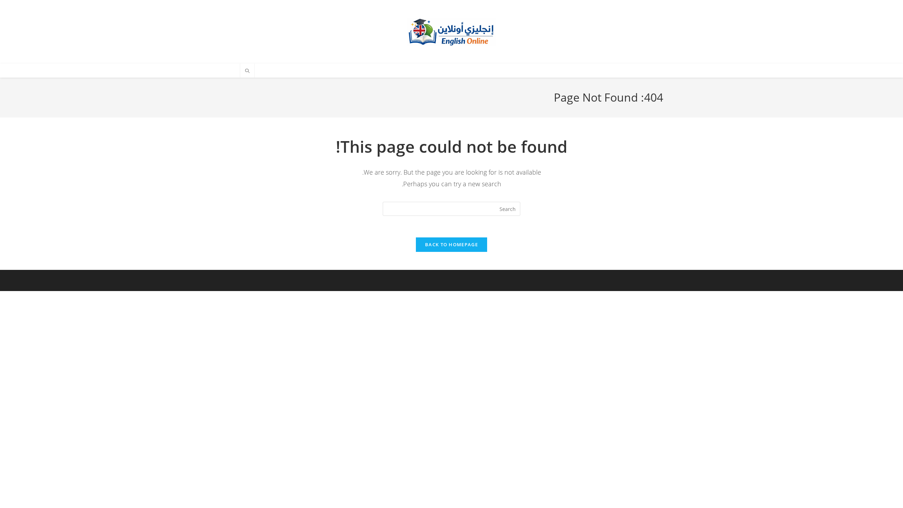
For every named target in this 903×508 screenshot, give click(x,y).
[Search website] (247, 71)
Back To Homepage (451, 244)
